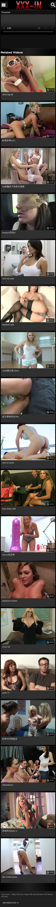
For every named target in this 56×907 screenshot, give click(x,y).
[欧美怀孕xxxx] (28, 137)
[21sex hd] (28, 644)
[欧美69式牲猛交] (28, 736)
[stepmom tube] (28, 321)
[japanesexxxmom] (28, 598)
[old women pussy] (28, 874)
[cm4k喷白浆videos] (28, 368)
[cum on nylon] (28, 460)
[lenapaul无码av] (28, 229)
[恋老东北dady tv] (28, 828)
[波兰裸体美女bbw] (28, 413)
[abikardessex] (28, 782)
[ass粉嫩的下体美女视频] (28, 183)
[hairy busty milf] (28, 506)
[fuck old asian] (28, 275)
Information (10, 903)
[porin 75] (28, 690)
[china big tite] (28, 91)
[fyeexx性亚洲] (28, 552)
